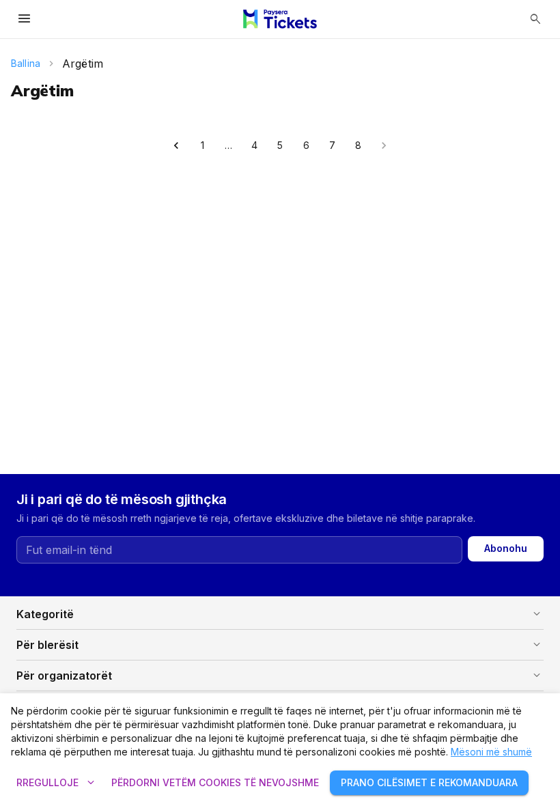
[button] (280, 614)
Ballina (25, 63)
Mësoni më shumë (491, 752)
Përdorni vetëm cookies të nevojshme (215, 782)
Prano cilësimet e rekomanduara (429, 782)
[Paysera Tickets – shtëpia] (280, 19)
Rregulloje (57, 783)
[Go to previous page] (176, 145)
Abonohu (505, 548)
